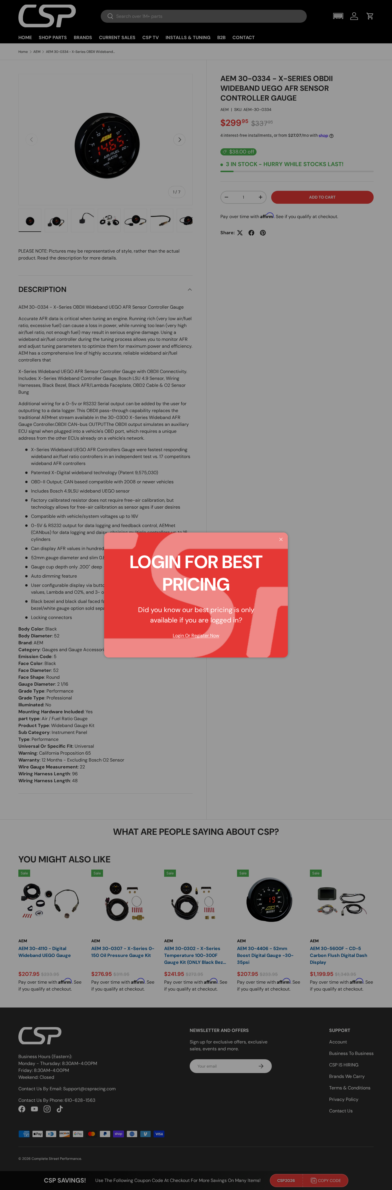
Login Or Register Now (196, 636)
